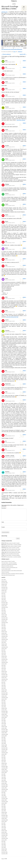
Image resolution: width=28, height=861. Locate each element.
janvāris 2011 (3, 691)
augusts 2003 (4, 821)
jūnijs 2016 (3, 610)
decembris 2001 (4, 852)
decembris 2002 (4, 833)
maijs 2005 (3, 795)
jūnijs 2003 (3, 824)
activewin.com (4, 11)
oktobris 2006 (4, 769)
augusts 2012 (4, 663)
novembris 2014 (4, 636)
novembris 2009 (4, 712)
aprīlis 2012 (3, 668)
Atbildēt (24, 60)
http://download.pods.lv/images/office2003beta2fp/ (11, 49)
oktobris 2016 (4, 605)
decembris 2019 (4, 582)
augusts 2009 (4, 717)
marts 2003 (3, 829)
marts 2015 (3, 630)
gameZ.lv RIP (23, 54)
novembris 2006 (4, 767)
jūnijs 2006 (3, 775)
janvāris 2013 (4, 657)
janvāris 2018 (4, 585)
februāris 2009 (4, 726)
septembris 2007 (4, 752)
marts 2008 (3, 743)
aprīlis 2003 (3, 827)
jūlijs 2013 (3, 650)
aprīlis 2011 (3, 686)
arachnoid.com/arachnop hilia (12, 316)
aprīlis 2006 (3, 778)
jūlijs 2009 (3, 718)
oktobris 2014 (4, 637)
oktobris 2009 (4, 714)
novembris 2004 (4, 798)
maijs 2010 (3, 703)
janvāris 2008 (4, 746)
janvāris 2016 (4, 616)
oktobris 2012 (4, 660)
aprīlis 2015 (3, 628)
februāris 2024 (4, 581)
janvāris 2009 (4, 728)
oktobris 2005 (4, 787)
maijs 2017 (3, 596)
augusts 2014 (4, 640)
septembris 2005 (4, 789)
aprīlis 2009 (3, 723)
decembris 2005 (4, 784)
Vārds (2, 522)
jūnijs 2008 (3, 738)
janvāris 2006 (4, 783)
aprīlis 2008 (3, 741)
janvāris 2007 (4, 764)
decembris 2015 (4, 617)
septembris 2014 (4, 639)
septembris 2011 (4, 679)
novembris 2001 (4, 853)
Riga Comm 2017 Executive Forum (8, 575)
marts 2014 (3, 642)
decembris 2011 (4, 674)
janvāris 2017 (4, 601)
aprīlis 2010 (3, 705)
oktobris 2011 (4, 677)
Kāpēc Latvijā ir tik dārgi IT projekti (12, 543)
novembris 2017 (4, 588)
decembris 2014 (4, 634)
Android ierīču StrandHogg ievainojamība (9, 564)
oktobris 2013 (4, 645)
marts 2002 (3, 847)
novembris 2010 (4, 694)
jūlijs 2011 (3, 682)
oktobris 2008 (4, 732)
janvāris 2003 (4, 832)
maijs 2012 (3, 666)
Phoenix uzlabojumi (6, 54)
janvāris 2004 (4, 813)
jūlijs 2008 (3, 737)
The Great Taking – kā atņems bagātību (13, 544)
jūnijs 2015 (3, 625)
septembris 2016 (4, 607)
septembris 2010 (4, 697)
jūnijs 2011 (3, 683)
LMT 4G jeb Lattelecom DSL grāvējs (13, 549)
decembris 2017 (4, 587)
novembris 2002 (4, 835)
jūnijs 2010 (3, 702)
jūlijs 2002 (3, 841)
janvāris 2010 (4, 709)
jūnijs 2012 (3, 665)
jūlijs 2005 (3, 792)
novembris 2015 (4, 619)
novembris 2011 (4, 676)
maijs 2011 (3, 685)
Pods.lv (14, 1)
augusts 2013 (4, 648)
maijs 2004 (3, 807)
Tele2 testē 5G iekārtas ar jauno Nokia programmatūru (11, 570)
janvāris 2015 (4, 633)
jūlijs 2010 (3, 700)
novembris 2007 (4, 749)
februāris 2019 (4, 584)
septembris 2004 (4, 801)
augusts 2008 (4, 735)
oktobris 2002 (4, 836)
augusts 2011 (4, 680)
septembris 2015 (4, 622)
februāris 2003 (4, 830)
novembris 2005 (4, 786)
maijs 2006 (3, 777)
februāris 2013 (4, 656)
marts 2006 (3, 780)
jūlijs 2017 (3, 593)
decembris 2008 (4, 729)
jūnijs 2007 (3, 757)
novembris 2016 (4, 604)
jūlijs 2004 (3, 804)
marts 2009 (3, 725)
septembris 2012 (4, 662)
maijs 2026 (3, 579)
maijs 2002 (3, 844)
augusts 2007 (4, 754)
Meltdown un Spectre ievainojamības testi (9, 567)
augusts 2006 (4, 772)
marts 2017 (3, 599)
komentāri (23, 7)
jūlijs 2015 (3, 624)
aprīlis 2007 (3, 760)
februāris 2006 (4, 781)
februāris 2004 (4, 812)
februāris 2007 (4, 763)
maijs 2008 (3, 740)
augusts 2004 (4, 803)
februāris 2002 (4, 849)
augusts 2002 (4, 839)
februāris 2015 (4, 631)
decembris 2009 (4, 711)
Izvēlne (14, 3)
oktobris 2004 (4, 800)
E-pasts (3, 527)
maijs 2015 (3, 627)
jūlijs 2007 (3, 755)
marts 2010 (3, 706)
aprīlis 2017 (3, 598)
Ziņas (14, 51)
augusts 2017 (4, 591)
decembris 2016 (4, 602)
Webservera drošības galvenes (7, 565)
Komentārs (4, 508)
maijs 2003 (3, 826)
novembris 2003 (4, 816)
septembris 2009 (4, 715)
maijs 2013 (3, 651)
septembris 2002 (4, 838)
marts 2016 (3, 613)
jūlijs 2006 (3, 774)
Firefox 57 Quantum (5, 572)
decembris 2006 (4, 766)
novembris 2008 (4, 731)
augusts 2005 (4, 790)
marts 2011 (3, 688)
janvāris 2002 (4, 850)
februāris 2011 (4, 689)
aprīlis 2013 (3, 653)
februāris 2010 (4, 708)
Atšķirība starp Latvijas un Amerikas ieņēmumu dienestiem (12, 573)
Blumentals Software (21, 120)
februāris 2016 (4, 614)
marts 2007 (3, 761)
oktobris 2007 (4, 751)
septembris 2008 (4, 734)
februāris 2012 (4, 671)
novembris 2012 (4, 659)
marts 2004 (3, 810)
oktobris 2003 (4, 818)
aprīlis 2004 (3, 809)
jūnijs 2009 (3, 720)
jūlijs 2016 (3, 608)
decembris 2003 (4, 815)
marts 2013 (3, 654)
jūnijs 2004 (3, 806)
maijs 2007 (3, 758)
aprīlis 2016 (3, 611)
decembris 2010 (4, 692)
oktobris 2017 (4, 590)
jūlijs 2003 (3, 823)
